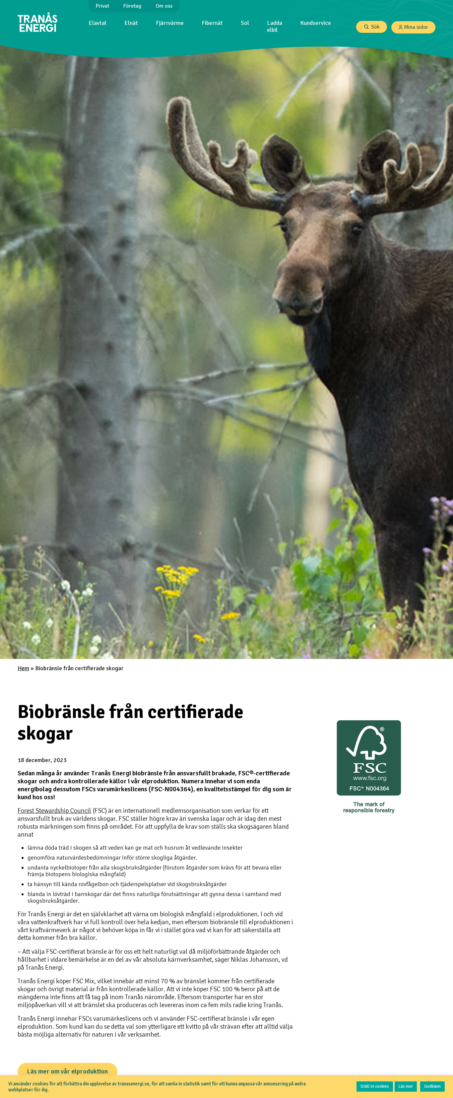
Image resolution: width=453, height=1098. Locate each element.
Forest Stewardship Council (54, 811)
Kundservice (315, 23)
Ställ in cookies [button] (374, 1086)
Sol (245, 23)
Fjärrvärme (170, 23)
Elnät (131, 23)
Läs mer (406, 1086)
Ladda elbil (274, 26)
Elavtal (97, 23)
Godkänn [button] (432, 1086)
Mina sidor (416, 27)
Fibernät (212, 23)
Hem (23, 668)
